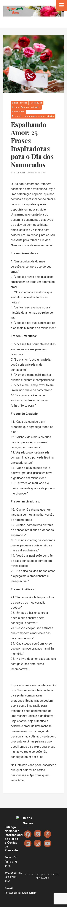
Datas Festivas (19, 103)
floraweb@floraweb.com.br (21, 892)
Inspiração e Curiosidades (26, 107)
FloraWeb (20, 173)
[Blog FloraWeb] (33, 10)
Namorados (18, 112)
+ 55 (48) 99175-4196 (11, 862)
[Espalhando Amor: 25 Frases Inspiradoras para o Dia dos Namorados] (33, 64)
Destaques (36, 103)
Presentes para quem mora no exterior (33, 116)
